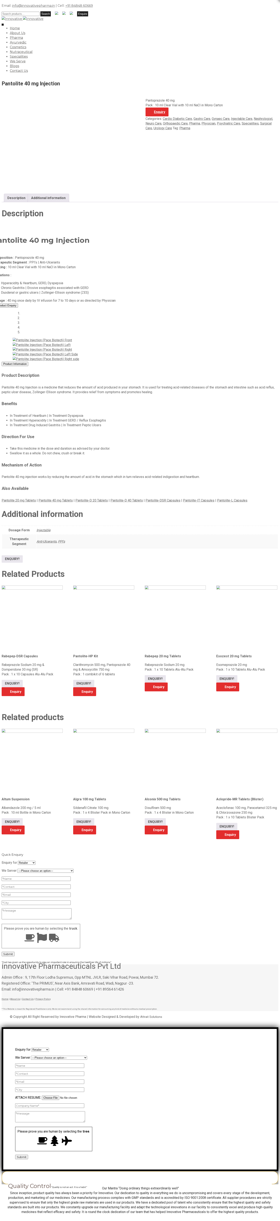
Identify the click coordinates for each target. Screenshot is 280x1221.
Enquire (82, 13)
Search (45, 13)
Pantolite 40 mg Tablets (56, 500)
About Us (17, 33)
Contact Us (19, 71)
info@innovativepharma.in (33, 6)
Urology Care (163, 128)
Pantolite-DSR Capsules (163, 500)
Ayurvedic (18, 42)
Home (15, 28)
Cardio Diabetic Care (177, 119)
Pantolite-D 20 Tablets (91, 500)
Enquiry (159, 112)
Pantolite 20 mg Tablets (19, 500)
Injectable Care (241, 119)
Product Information (15, 363)
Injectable (43, 530)
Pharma (16, 38)
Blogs (14, 66)
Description (16, 198)
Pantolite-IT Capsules (198, 500)
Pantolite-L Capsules (232, 500)
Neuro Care (154, 123)
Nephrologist (263, 119)
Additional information (48, 198)
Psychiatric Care (228, 123)
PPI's (61, 541)
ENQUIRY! (12, 559)
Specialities (19, 56)
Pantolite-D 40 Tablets (126, 500)
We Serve (18, 61)
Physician (208, 123)
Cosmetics (18, 47)
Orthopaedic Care (175, 123)
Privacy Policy (43, 999)
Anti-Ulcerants (46, 541)
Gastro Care (201, 119)
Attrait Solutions (151, 1017)
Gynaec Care (221, 119)
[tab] (16, 198)
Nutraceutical (21, 52)
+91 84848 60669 (79, 6)
